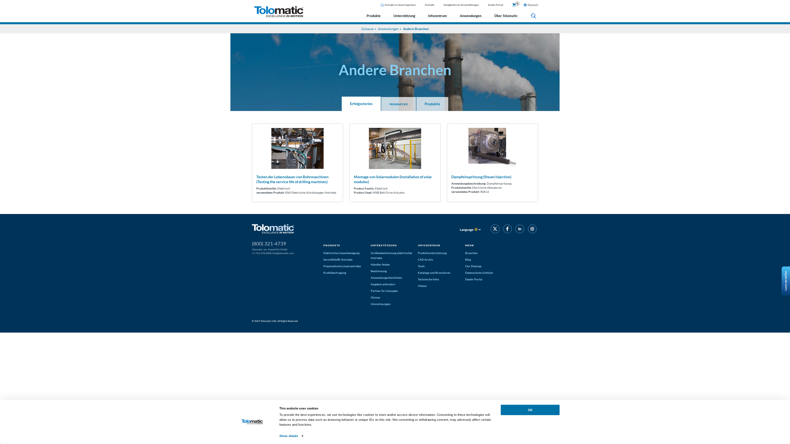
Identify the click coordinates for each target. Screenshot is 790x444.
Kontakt (429, 4)
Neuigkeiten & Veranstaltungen (461, 4)
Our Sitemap (473, 266)
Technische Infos (428, 279)
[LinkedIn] (520, 229)
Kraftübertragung (334, 272)
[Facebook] (507, 229)
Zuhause (367, 29)
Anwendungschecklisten (386, 277)
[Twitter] (495, 229)
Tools (421, 266)
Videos (422, 286)
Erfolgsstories (361, 104)
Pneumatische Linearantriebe (342, 266)
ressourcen (398, 104)
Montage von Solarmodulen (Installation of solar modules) (393, 179)
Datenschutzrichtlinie (479, 272)
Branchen (471, 253)
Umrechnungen (380, 304)
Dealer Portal (495, 4)
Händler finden (380, 264)
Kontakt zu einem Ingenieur (400, 4)
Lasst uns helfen (785, 280)
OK (530, 410)
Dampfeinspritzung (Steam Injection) (481, 177)
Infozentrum (437, 16)
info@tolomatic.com (283, 253)
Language (467, 229)
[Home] (279, 16)
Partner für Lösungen (384, 291)
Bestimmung (379, 271)
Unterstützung (404, 16)
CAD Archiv (425, 259)
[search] (533, 16)
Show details (288, 436)
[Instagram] (532, 229)
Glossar (375, 297)
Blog (468, 259)
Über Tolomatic (506, 16)
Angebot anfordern (383, 284)
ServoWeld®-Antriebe (337, 259)
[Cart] (514, 5)
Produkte (374, 16)
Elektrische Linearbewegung (341, 253)
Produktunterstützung (432, 253)
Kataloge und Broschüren (434, 272)
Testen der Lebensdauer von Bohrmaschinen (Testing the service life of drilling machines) (292, 179)
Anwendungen (470, 16)
